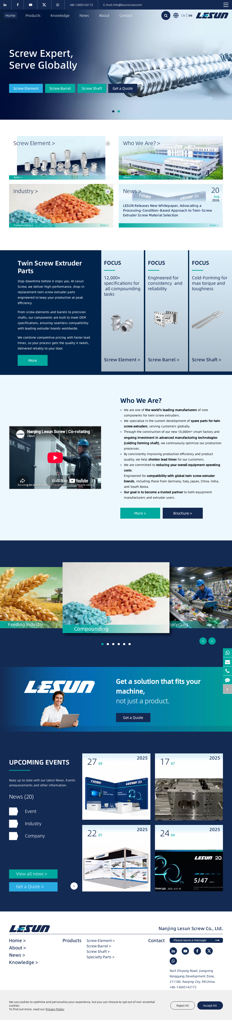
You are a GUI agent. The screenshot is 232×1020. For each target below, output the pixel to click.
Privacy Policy (55, 1009)
